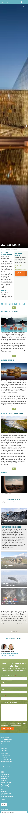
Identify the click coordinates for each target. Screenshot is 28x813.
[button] (11, 246)
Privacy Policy (4, 725)
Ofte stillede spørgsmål (6, 739)
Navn (3, 682)
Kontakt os (19, 273)
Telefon (4, 689)
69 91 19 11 (4, 655)
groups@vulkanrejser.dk (6, 761)
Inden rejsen (4, 746)
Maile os (5, 766)
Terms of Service (15, 725)
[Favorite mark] (24, 7)
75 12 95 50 (11, 655)
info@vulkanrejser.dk (6, 759)
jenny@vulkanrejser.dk (4, 653)
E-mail (3, 695)
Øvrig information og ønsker (9, 702)
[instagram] (7, 785)
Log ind (4, 804)
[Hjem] (4, 2)
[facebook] (2, 785)
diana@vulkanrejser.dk (11, 653)
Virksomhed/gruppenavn (8, 675)
